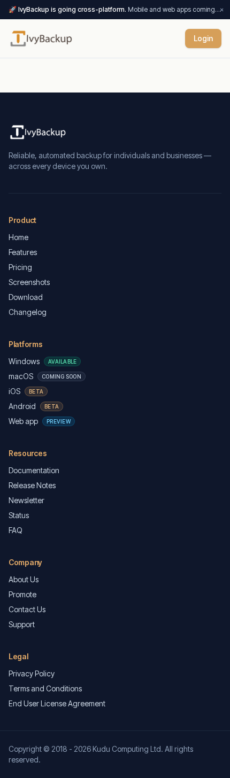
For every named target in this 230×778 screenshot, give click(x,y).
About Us (24, 579)
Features (23, 252)
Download (26, 297)
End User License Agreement (57, 703)
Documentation (34, 470)
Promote (22, 594)
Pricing (20, 267)
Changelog (28, 312)
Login (203, 38)
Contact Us (27, 609)
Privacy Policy (32, 673)
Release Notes (32, 485)
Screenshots (29, 282)
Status (19, 515)
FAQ (15, 530)
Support (22, 624)
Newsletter (26, 500)
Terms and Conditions (45, 688)
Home (18, 237)
